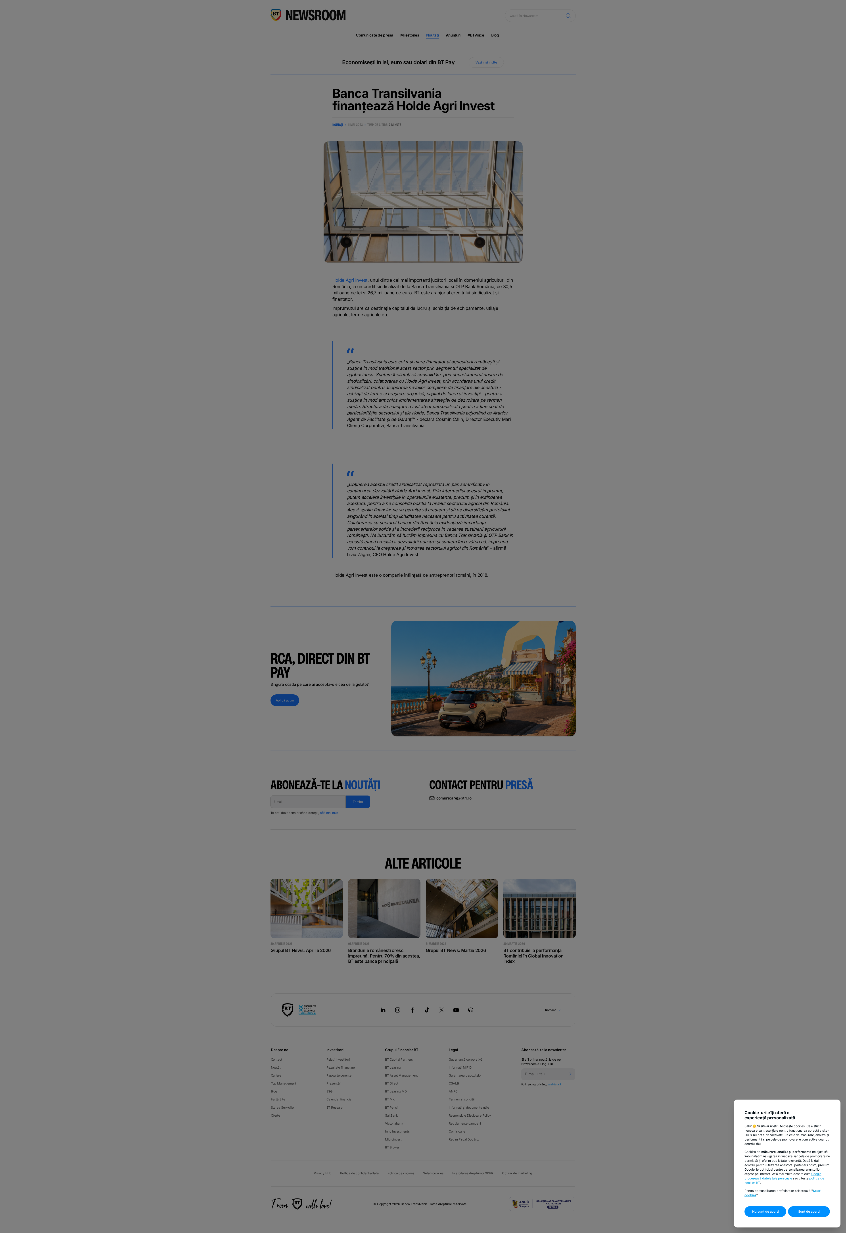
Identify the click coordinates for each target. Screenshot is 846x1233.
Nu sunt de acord (765, 1211)
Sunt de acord (809, 1211)
